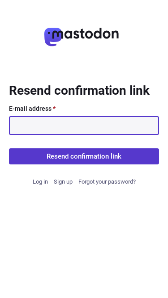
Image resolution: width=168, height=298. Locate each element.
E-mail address (32, 108)
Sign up (63, 181)
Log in (40, 181)
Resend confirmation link (84, 156)
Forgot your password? (107, 181)
